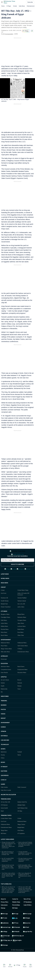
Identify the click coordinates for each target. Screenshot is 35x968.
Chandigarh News (5, 625)
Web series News (5, 660)
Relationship (4, 697)
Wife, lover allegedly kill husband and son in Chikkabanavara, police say (24, 883)
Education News (22, 681)
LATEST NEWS (5, 582)
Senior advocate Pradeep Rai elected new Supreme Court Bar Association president (25, 852)
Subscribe (30, 2)
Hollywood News (22, 651)
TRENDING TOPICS (6, 824)
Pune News (20, 640)
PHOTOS (3, 718)
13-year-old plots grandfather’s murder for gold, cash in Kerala (25, 861)
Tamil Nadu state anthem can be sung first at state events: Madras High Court (8, 883)
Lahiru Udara (21, 615)
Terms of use (27, 907)
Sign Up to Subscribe (17, 571)
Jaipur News (21, 631)
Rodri (2, 819)
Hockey (3, 763)
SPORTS (3, 757)
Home (3, 6)
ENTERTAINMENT (6, 648)
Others (2, 766)
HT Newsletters (28, 910)
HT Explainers (21, 842)
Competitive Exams (6, 678)
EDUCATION (4, 672)
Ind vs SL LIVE (21, 612)
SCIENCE (3, 735)
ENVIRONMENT (5, 731)
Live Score (3, 601)
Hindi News (21, 839)
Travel (19, 697)
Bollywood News (5, 651)
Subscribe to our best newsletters (17, 563)
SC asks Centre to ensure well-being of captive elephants (25, 868)
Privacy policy (4, 910)
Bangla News (21, 836)
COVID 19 (3, 788)
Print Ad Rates (16, 913)
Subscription (4, 913)
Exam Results (4, 681)
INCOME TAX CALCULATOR (8, 803)
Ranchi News (4, 643)
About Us (3, 907)
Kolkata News (4, 634)
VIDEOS (3, 722)
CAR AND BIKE (5, 748)
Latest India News (7, 847)
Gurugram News (22, 628)
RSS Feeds (15, 916)
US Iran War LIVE (5, 810)
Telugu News (4, 839)
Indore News (4, 631)
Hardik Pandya (4, 609)
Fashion (3, 691)
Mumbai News (4, 637)
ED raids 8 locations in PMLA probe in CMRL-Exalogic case (8, 861)
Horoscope (4, 667)
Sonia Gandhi (4, 816)
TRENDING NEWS (6, 807)
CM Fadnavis (4, 813)
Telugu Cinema (21, 833)
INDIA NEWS (4, 591)
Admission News (5, 675)
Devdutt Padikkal (22, 606)
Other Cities (21, 643)
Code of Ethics (27, 913)
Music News (4, 654)
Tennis (19, 763)
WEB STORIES (5, 704)
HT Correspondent (8, 34)
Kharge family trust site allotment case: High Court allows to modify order (8, 875)
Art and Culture (5, 688)
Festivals (20, 691)
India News (22, 6)
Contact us (15, 907)
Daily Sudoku (4, 795)
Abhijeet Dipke (21, 813)
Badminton (4, 760)
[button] (2, 2)
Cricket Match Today (23, 598)
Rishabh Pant (4, 612)
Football (20, 760)
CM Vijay (20, 819)
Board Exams (21, 675)
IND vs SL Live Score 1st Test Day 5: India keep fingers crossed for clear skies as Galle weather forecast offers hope (8, 898)
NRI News (3, 842)
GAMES (3, 792)
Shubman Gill (4, 606)
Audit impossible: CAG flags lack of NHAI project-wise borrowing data (25, 875)
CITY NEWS (4, 619)
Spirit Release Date (22, 816)
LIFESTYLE (4, 685)
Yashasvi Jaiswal (22, 609)
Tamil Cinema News (23, 654)
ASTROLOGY (4, 664)
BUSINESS (3, 713)
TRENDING (4, 709)
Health (2, 694)
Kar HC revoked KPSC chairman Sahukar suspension (8, 868)
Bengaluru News (5, 622)
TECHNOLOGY (5, 753)
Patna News (4, 640)
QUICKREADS (4, 784)
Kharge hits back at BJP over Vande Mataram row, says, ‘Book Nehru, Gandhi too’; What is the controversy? (9, 853)
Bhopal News (21, 622)
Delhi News (4, 628)
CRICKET (3, 595)
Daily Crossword (22, 795)
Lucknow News (22, 634)
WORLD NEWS (5, 587)
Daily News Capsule (7, 567)
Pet (2, 700)
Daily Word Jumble (6, 798)
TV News (20, 657)
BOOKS (3, 770)
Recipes (19, 694)
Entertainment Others (23, 660)
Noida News (21, 637)
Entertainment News (6, 836)
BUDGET (3, 726)
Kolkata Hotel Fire (22, 810)
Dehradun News (22, 625)
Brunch (19, 688)
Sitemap (3, 916)
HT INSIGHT (4, 775)
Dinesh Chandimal (5, 615)
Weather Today (16, 910)
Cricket (15, 6)
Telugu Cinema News (6, 657)
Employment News (22, 678)
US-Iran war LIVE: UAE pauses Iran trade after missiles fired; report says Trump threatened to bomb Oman (25, 898)
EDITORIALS (4, 744)
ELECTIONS (4, 779)
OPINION (3, 739)
